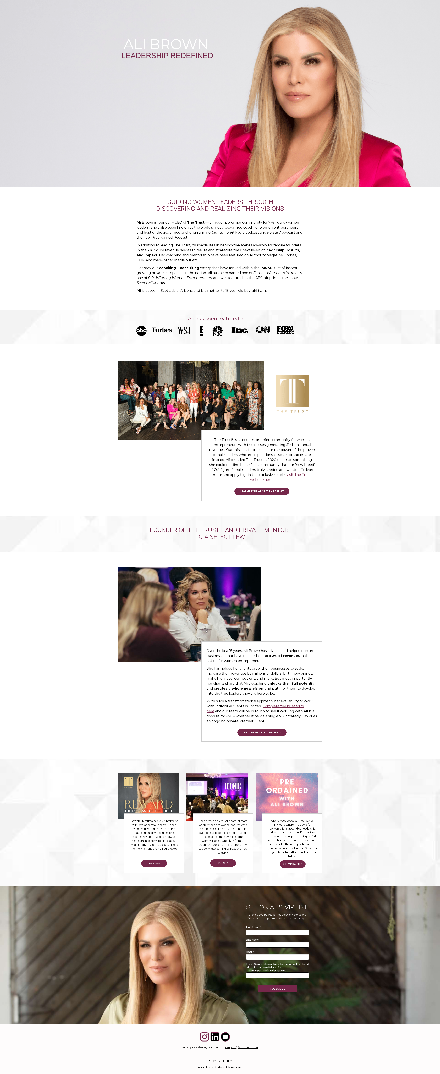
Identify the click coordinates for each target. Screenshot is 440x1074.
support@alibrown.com (241, 1047)
